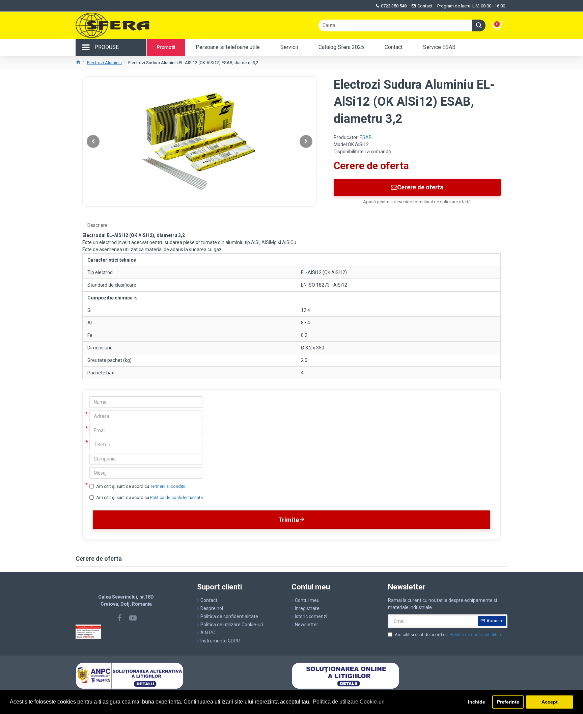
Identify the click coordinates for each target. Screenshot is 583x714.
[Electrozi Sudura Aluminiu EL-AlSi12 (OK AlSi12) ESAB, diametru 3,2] (199, 141)
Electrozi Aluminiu (104, 62)
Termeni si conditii (167, 486)
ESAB (366, 137)
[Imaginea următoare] (306, 141)
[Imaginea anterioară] (93, 141)
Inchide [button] (476, 702)
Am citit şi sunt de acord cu (140, 486)
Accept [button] (550, 702)
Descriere (97, 225)
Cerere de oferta (420, 187)
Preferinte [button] (508, 702)
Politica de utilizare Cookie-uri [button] (349, 702)
